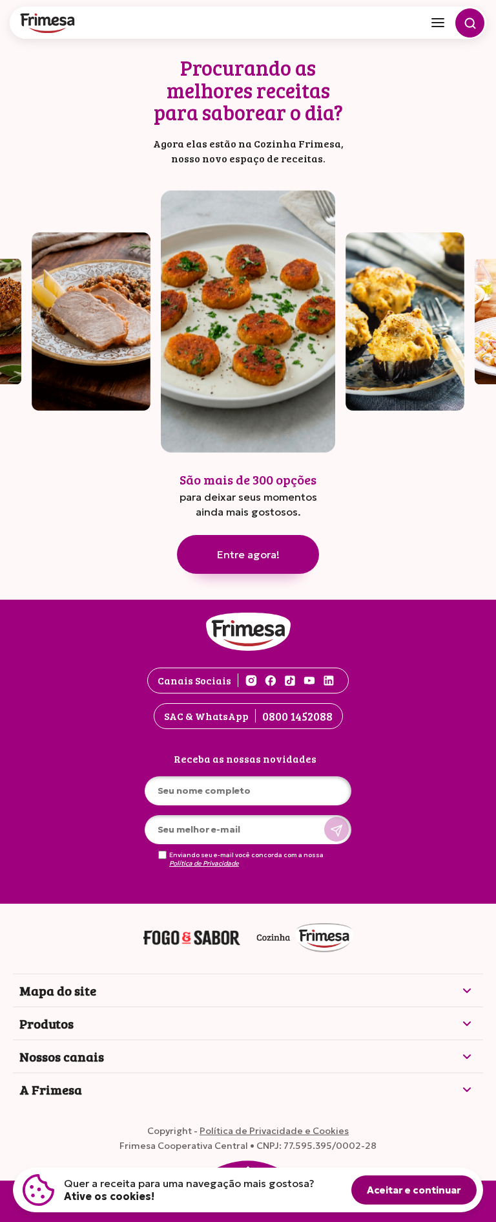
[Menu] (438, 22)
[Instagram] (251, 680)
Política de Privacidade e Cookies (274, 1131)
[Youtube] (309, 680)
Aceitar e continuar (414, 1190)
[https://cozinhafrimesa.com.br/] (304, 938)
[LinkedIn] (328, 680)
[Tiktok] (290, 680)
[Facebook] (270, 680)
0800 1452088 (297, 716)
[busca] (469, 23)
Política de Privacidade (204, 863)
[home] (48, 24)
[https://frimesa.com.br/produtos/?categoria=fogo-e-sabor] (191, 938)
